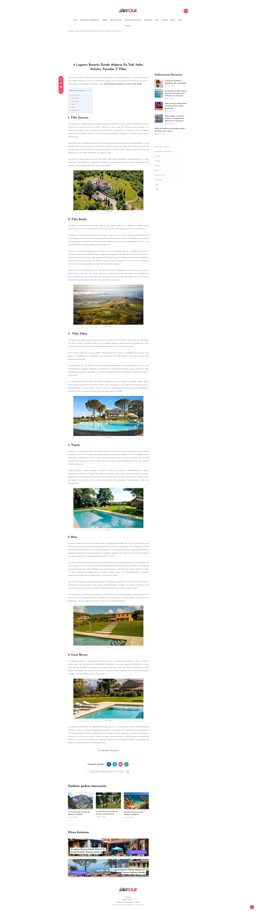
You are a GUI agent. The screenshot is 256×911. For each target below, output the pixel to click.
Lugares (105, 20)
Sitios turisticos (116, 20)
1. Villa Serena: (74, 95)
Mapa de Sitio (128, 900)
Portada (70, 31)
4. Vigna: (72, 104)
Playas (172, 20)
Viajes (157, 20)
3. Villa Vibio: (74, 101)
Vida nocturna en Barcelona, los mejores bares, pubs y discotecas (176, 106)
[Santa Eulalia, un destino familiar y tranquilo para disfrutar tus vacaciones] (159, 118)
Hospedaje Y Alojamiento (89, 20)
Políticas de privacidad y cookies (128, 902)
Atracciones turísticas (133, 20)
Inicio (75, 20)
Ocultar (88, 90)
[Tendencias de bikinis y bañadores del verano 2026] (159, 83)
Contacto (128, 897)
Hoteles (165, 20)
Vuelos (180, 20)
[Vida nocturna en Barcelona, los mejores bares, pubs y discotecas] (159, 106)
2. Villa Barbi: (74, 98)
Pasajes (128, 26)
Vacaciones (148, 20)
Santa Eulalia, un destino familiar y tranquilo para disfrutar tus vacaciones (174, 118)
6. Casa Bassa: (74, 110)
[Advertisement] (128, 48)
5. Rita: (71, 107)
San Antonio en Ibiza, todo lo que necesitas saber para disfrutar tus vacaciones (176, 93)
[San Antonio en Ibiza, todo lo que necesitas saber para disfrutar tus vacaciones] (159, 93)
